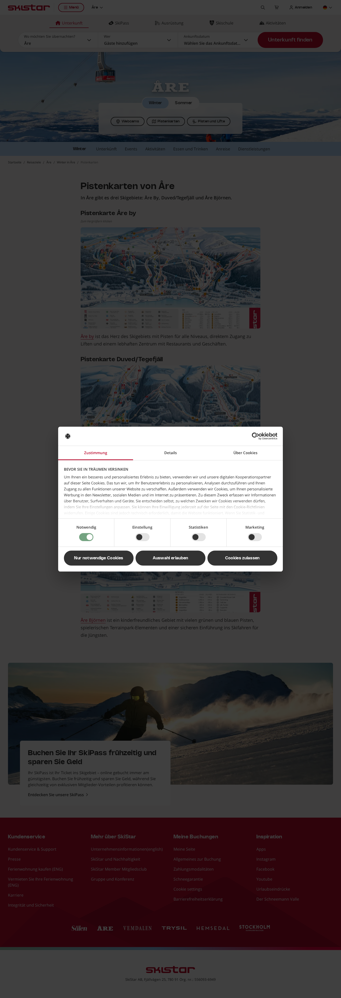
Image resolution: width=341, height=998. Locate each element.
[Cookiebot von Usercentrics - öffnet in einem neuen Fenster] (255, 436)
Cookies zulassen (242, 558)
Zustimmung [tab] (95, 452)
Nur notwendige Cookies (98, 558)
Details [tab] (170, 452)
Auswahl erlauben (170, 558)
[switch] (142, 537)
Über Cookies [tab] (245, 452)
